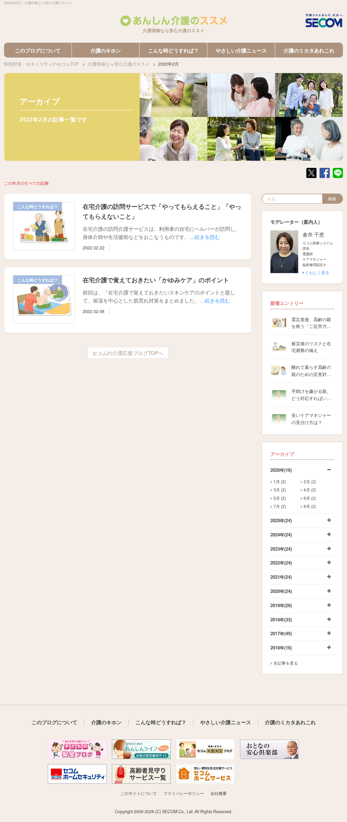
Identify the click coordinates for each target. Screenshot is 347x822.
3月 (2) (279, 489)
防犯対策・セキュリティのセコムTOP (41, 64)
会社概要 (218, 793)
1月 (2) (279, 481)
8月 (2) (310, 506)
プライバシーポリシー (183, 793)
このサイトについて (138, 793)
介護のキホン (105, 50)
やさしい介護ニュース (241, 50)
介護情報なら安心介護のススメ (118, 64)
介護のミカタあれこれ (309, 50)
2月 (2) (310, 481)
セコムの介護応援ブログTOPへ (127, 352)
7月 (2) (279, 506)
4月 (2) (310, 489)
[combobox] (292, 199)
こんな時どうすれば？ (173, 50)
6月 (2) (310, 498)
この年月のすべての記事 (26, 183)
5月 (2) (279, 498)
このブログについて (38, 50)
